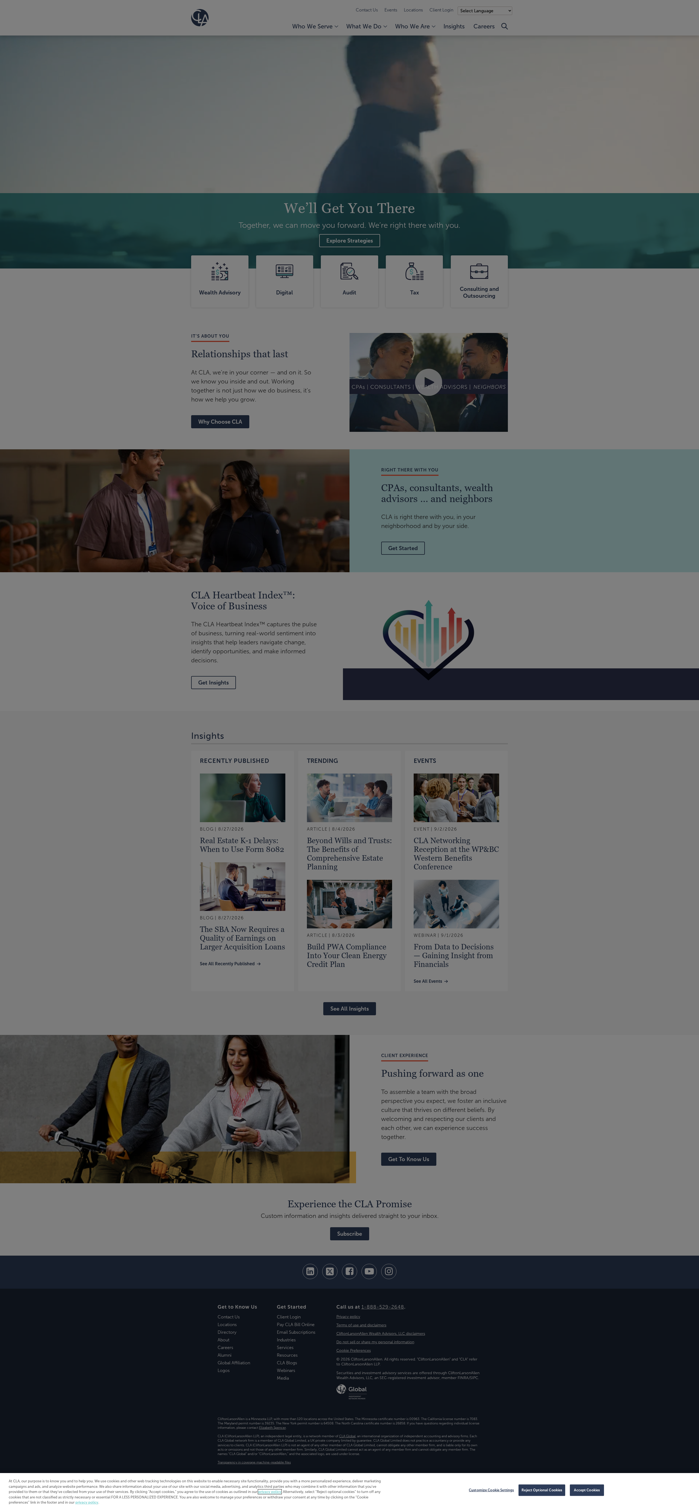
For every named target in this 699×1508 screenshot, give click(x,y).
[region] (349, 1490)
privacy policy (269, 1492)
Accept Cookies (587, 1490)
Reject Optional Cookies (542, 1490)
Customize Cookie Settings (491, 1490)
